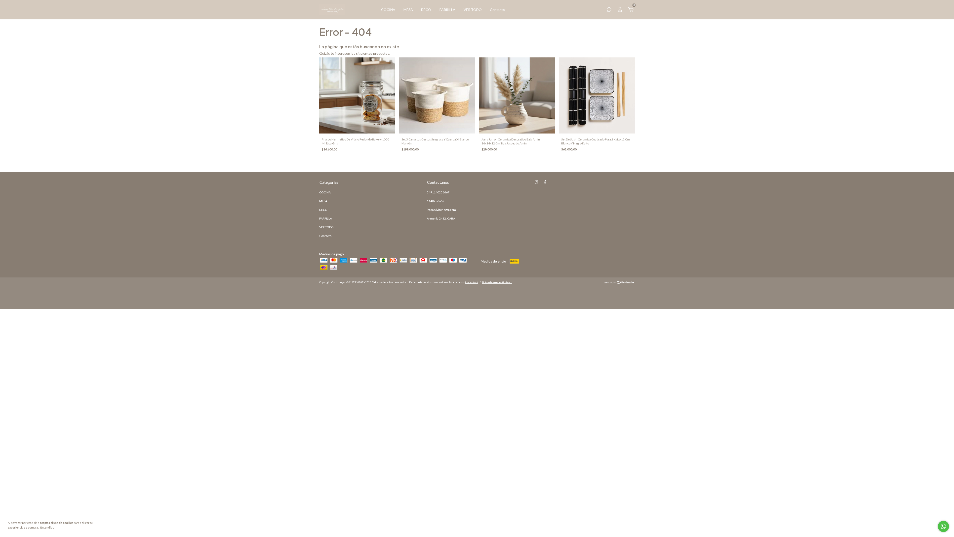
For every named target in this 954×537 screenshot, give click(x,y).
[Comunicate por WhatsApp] (943, 526)
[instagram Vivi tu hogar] (537, 182)
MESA (408, 9)
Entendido (47, 527)
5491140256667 (438, 192)
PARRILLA (447, 9)
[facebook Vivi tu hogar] (545, 182)
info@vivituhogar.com (441, 210)
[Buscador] (608, 10)
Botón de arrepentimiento (497, 282)
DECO (426, 9)
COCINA (388, 9)
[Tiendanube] (619, 283)
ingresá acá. (471, 282)
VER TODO (473, 9)
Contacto (497, 9)
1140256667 (435, 201)
